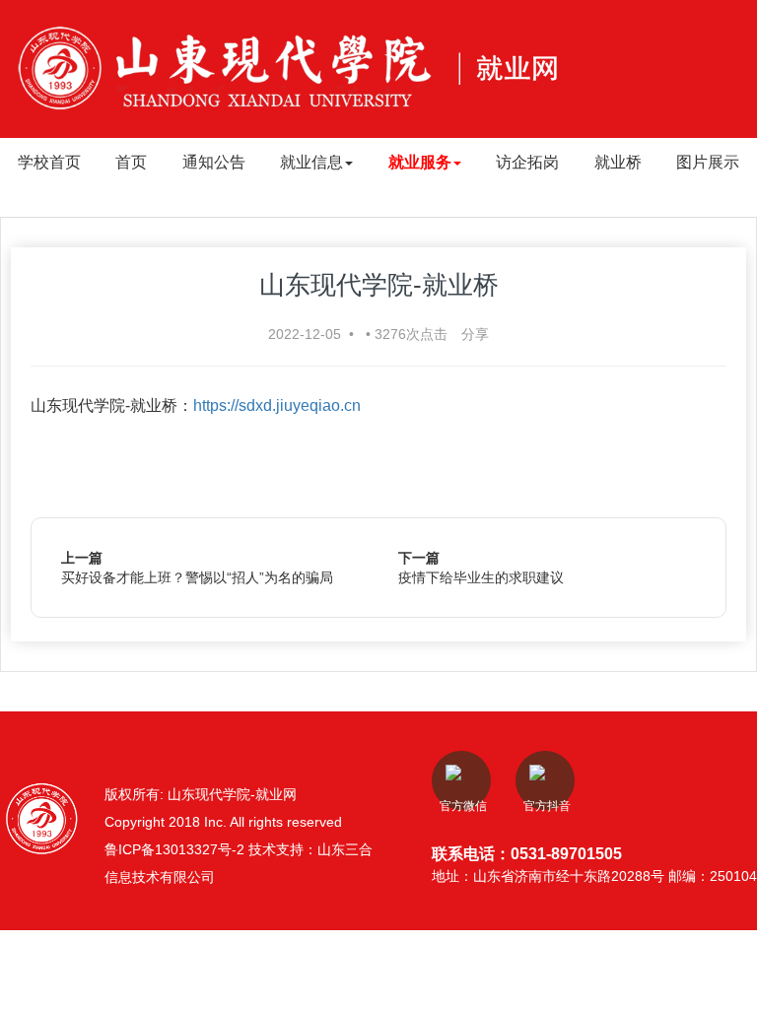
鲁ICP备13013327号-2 (176, 849)
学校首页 (49, 162)
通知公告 (213, 162)
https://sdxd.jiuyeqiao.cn (277, 405)
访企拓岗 (527, 162)
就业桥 (618, 162)
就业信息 (311, 162)
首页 (131, 162)
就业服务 (419, 162)
